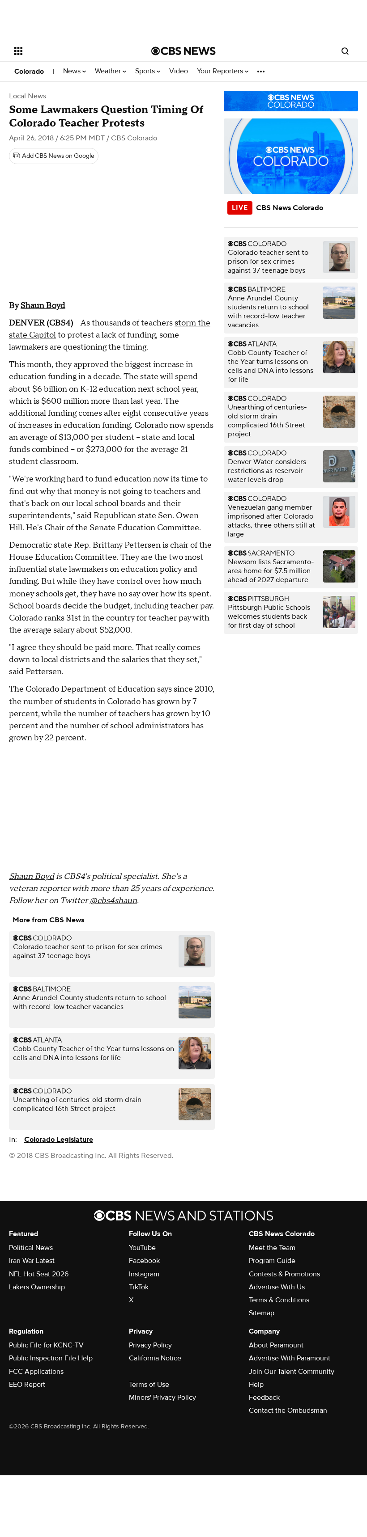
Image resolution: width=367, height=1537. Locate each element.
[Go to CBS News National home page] (183, 50)
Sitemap (261, 1313)
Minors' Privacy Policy (162, 1397)
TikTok (139, 1287)
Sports (146, 71)
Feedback (264, 1397)
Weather (109, 71)
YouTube (142, 1247)
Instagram (144, 1274)
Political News (31, 1247)
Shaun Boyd (43, 305)
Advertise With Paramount (289, 1358)
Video (178, 71)
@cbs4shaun (113, 900)
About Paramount (276, 1345)
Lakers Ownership (37, 1287)
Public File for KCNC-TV (46, 1345)
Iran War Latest (32, 1260)
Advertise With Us (277, 1287)
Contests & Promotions (284, 1274)
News (72, 71)
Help (256, 1384)
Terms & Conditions (279, 1300)
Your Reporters (221, 71)
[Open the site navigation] (70, 51)
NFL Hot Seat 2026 (38, 1274)
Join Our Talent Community (291, 1371)
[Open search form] (345, 51)
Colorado (29, 71)
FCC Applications (36, 1371)
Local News (27, 96)
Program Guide (272, 1260)
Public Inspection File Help (51, 1358)
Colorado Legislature (58, 1139)
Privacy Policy (150, 1345)
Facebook (144, 1260)
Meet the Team (272, 1247)
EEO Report (27, 1384)
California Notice (155, 1358)
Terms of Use (149, 1384)
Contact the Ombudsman (288, 1410)
